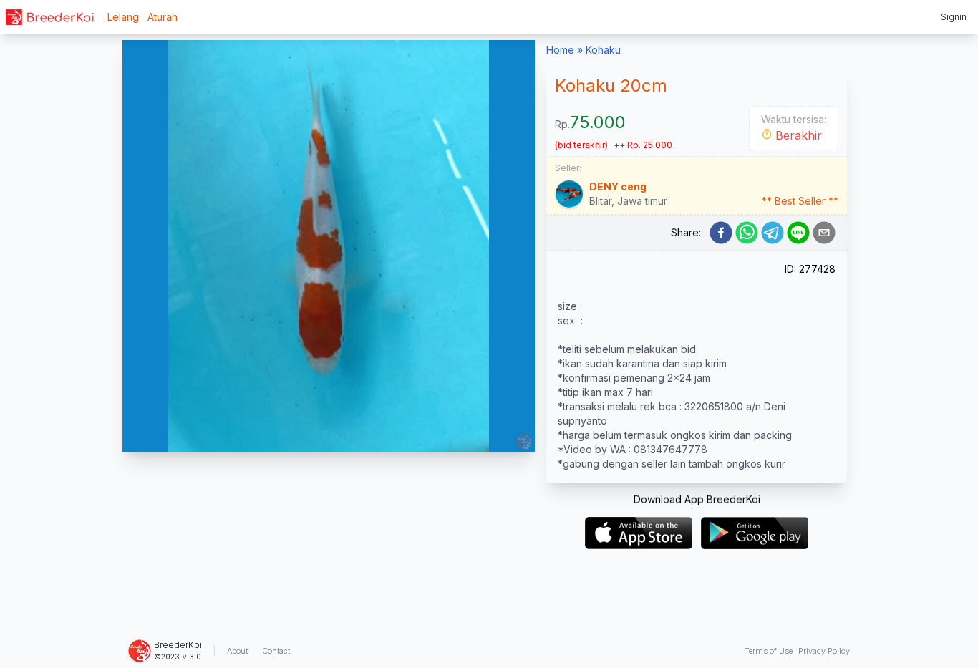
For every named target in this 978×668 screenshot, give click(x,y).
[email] (824, 232)
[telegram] (772, 232)
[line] (798, 232)
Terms (769, 651)
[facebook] (721, 232)
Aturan (162, 17)
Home (560, 50)
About (237, 651)
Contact (276, 651)
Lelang (123, 17)
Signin (954, 16)
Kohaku (603, 50)
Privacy (824, 651)
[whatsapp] (746, 232)
